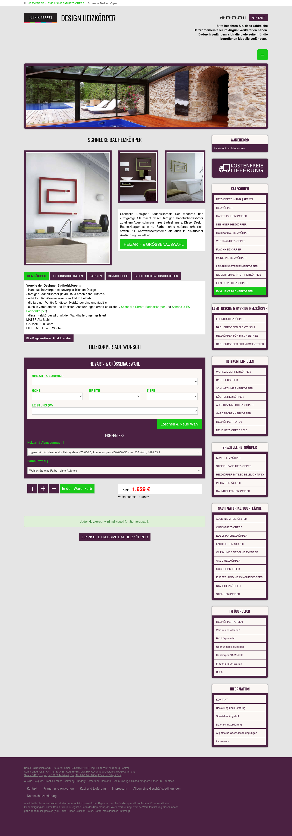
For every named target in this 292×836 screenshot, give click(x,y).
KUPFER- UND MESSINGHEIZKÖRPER (239, 577)
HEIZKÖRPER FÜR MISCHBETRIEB (237, 335)
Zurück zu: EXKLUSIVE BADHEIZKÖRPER (114, 536)
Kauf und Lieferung (93, 788)
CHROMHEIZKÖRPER (229, 527)
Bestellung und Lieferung (230, 707)
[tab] (36, 276)
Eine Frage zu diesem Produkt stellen (48, 338)
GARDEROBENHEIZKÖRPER (233, 413)
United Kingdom (140, 781)
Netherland (93, 781)
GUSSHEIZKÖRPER (228, 569)
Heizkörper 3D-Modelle (229, 655)
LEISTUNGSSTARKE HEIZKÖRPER (237, 266)
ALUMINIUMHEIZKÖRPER (231, 518)
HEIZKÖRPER (36, 3)
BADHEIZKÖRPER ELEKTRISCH (235, 327)
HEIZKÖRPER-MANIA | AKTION (234, 199)
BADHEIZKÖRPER (227, 380)
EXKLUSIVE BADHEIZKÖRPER (66, 3)
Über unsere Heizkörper (230, 646)
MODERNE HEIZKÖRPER (231, 257)
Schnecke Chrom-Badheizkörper (143, 307)
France (58, 781)
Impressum (222, 741)
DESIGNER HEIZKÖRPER (231, 224)
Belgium (38, 781)
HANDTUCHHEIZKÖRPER (231, 216)
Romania (106, 781)
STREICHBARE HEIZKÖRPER (234, 466)
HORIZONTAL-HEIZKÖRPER (232, 232)
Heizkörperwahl (225, 638)
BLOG (219, 672)
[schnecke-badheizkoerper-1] (185, 176)
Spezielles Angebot (227, 716)
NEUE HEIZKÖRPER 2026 (231, 430)
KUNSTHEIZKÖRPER (228, 457)
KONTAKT (258, 18)
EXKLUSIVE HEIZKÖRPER (232, 283)
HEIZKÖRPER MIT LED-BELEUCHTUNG (240, 474)
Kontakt (32, 788)
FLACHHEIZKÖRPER (228, 249)
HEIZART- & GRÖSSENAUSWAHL (154, 244)
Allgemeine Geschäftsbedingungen (236, 732)
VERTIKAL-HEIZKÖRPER (231, 241)
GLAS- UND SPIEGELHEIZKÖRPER (237, 552)
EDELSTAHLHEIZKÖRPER (232, 535)
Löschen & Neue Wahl (180, 424)
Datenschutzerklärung (229, 724)
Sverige (125, 781)
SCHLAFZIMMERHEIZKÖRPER (234, 388)
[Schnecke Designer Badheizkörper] (138, 176)
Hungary (80, 781)
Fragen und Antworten (229, 663)
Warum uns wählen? (228, 630)
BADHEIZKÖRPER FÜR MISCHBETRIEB (240, 344)
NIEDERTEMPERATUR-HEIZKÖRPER (238, 274)
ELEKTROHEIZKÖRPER (230, 319)
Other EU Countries (162, 781)
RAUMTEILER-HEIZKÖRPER (233, 491)
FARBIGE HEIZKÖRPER (230, 544)
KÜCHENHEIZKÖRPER (230, 396)
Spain (116, 781)
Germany (69, 781)
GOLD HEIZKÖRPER (228, 560)
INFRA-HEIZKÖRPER (228, 482)
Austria (28, 781)
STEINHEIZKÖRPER (228, 594)
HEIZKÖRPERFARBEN (229, 621)
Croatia (48, 781)
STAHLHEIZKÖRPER (228, 585)
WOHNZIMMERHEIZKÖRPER (233, 371)
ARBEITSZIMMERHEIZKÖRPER (235, 405)
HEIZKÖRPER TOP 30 (229, 421)
